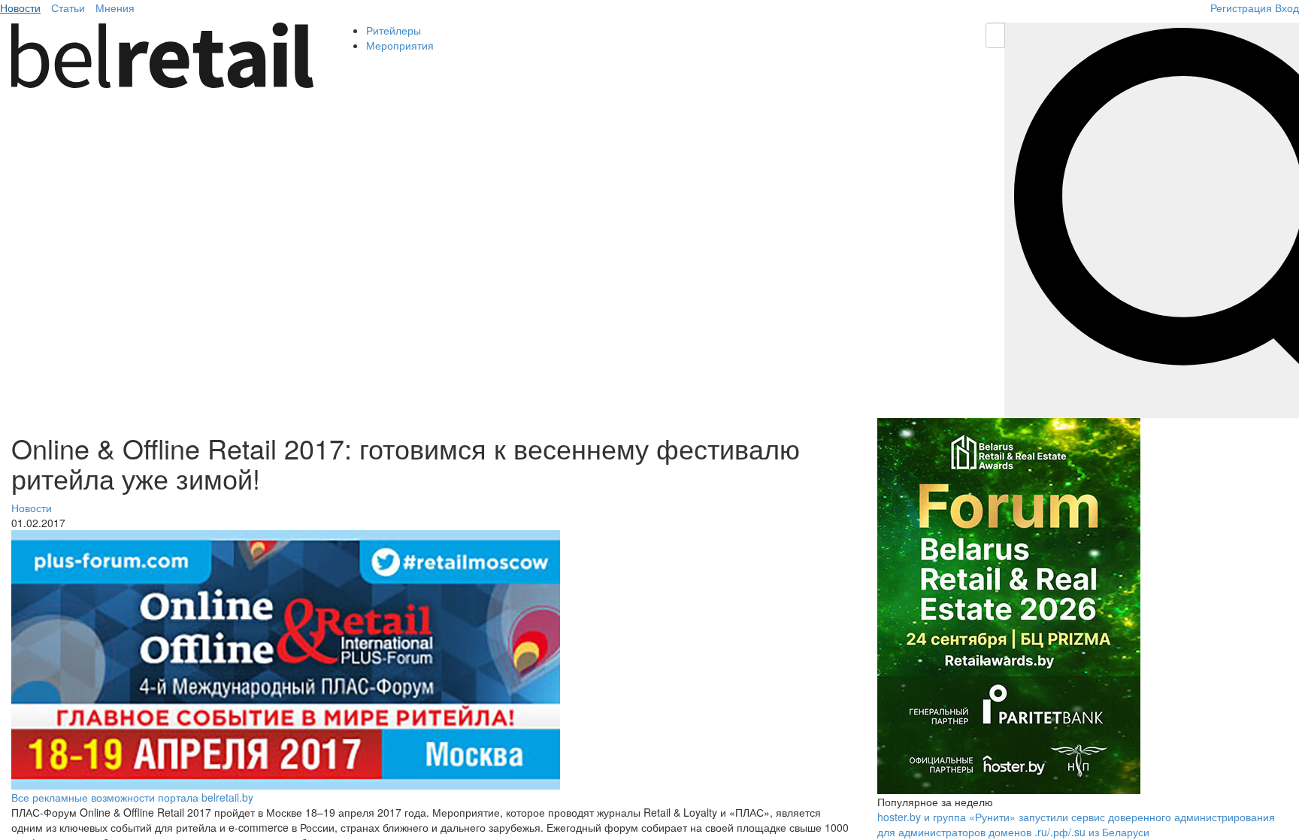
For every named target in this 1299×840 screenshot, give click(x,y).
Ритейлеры (393, 30)
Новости (20, 7)
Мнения (115, 7)
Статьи (68, 7)
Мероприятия (400, 45)
